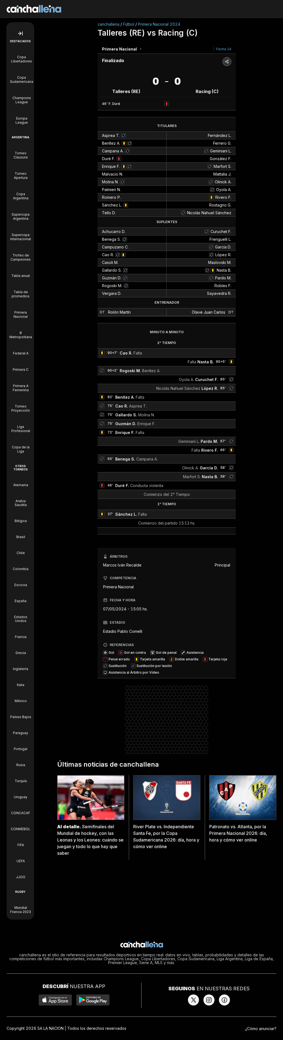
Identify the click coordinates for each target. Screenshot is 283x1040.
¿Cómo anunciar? (260, 1028)
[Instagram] (208, 999)
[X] (193, 999)
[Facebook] (224, 999)
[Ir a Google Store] (93, 1000)
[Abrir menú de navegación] (20, 33)
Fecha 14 (223, 49)
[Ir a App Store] (55, 1000)
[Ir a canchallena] (34, 9)
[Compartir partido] (226, 61)
